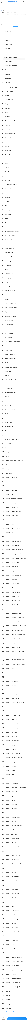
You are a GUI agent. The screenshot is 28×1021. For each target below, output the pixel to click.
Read (17, 1019)
